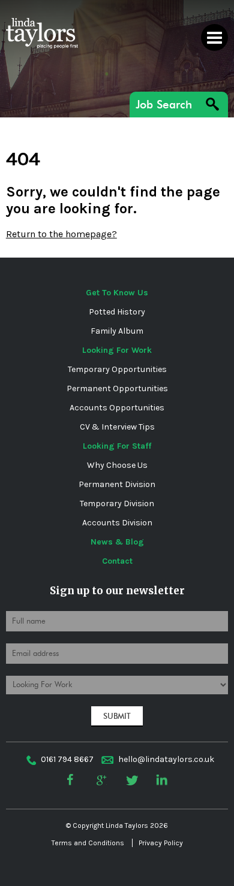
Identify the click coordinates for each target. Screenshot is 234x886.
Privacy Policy (161, 843)
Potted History (117, 312)
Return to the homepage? (61, 234)
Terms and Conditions (88, 843)
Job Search (164, 104)
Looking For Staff (117, 446)
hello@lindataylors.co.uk (166, 759)
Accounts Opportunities (117, 408)
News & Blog (117, 542)
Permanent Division (117, 484)
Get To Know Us (117, 293)
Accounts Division (117, 523)
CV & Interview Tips (117, 427)
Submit (117, 716)
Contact (117, 561)
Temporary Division (117, 503)
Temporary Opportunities (117, 369)
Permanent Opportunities (117, 388)
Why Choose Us (117, 465)
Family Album (117, 331)
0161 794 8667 (67, 759)
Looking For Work (117, 350)
